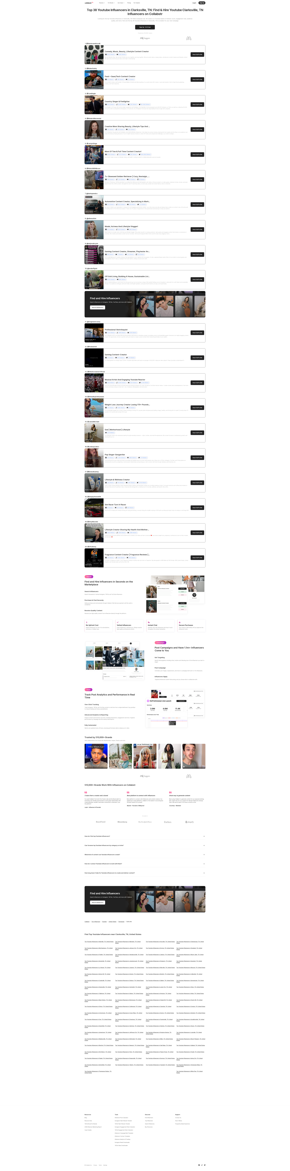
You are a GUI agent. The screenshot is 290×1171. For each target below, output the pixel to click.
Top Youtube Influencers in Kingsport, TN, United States (159, 961)
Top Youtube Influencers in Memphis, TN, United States (128, 942)
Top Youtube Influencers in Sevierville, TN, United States (97, 961)
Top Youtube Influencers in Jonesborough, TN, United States (129, 961)
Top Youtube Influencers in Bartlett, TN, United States (160, 974)
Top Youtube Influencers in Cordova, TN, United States (190, 1006)
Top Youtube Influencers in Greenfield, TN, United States (98, 1026)
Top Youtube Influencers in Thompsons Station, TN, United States (98, 1072)
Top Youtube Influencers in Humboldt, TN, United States (128, 987)
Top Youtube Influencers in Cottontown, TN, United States (98, 1013)
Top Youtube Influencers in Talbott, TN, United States (129, 1065)
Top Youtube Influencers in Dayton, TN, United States (160, 1013)
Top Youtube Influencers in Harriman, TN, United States (129, 1026)
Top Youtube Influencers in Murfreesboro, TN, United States (99, 948)
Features (101, 2)
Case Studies (88, 1130)
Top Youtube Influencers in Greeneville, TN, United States (98, 987)
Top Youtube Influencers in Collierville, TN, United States (189, 974)
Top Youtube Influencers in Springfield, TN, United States (98, 1065)
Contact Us (178, 1117)
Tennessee (121, 921)
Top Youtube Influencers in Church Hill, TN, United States (189, 1000)
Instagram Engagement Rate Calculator (125, 1127)
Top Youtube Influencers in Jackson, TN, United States (160, 954)
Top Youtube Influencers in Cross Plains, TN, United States (128, 1013)
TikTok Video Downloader (121, 1145)
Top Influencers (95, 921)
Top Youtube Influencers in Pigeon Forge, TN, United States (159, 1052)
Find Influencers (149, 1117)
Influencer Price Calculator (121, 1117)
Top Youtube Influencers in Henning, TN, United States (160, 1026)
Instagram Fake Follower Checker (123, 1120)
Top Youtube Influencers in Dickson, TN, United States (129, 980)
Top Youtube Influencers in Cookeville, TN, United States (98, 981)
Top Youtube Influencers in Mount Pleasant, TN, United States (190, 1039)
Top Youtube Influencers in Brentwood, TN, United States (128, 1000)
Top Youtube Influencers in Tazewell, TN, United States (160, 1065)
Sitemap (105, 1165)
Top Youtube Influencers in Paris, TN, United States (128, 1052)
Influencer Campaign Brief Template (124, 1133)
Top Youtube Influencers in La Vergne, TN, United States (97, 968)
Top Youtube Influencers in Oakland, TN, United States (190, 1045)
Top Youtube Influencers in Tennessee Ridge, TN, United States (189, 1065)
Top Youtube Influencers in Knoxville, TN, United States (160, 941)
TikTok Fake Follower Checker (122, 1123)
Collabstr (87, 921)
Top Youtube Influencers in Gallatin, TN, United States (160, 980)
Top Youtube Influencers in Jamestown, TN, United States (98, 1033)
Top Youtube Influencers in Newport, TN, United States (129, 1045)
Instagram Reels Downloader (122, 1142)
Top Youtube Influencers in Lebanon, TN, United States (129, 967)
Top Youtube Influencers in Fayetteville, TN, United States (159, 1020)
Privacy (95, 1165)
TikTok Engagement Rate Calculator (124, 1130)
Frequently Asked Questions (182, 1123)
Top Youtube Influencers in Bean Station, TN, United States (98, 1000)
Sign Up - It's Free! (145, 27)
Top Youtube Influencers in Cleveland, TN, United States (189, 948)
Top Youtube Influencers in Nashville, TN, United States (99, 941)
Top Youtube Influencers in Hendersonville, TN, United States (129, 955)
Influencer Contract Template (122, 1136)
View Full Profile (197, 54)
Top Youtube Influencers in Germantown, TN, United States (190, 981)
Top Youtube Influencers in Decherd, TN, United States (190, 1013)
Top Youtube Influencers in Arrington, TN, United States (158, 994)
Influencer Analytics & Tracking (122, 1139)
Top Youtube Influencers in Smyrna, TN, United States (160, 948)
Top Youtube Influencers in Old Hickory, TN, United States (98, 1052)
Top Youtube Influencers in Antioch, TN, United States (129, 974)
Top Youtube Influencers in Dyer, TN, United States (98, 1019)
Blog (86, 1117)
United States (112, 921)
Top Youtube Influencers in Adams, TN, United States (129, 993)
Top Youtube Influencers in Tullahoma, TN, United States (97, 994)
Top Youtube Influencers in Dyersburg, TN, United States (128, 1020)
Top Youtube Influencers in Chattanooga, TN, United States (190, 942)
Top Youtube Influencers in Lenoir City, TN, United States (159, 987)
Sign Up (202, 3)
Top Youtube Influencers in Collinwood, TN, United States (128, 1007)
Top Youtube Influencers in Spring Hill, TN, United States (97, 974)
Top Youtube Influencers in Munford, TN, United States (99, 1045)
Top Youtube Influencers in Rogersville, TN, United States (128, 1059)
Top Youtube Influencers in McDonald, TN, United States (128, 1039)
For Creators (137, 2)
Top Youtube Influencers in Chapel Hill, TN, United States (159, 1000)
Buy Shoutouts (149, 1127)
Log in (194, 3)
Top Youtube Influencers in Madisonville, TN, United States (98, 1039)
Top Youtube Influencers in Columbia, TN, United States (158, 1007)
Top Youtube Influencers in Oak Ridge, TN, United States (159, 1046)
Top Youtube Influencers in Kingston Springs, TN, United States (158, 1033)
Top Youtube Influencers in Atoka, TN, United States (190, 993)
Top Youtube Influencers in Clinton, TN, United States (99, 1006)
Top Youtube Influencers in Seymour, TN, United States (160, 1058)
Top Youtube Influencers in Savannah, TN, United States (189, 961)
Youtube (104, 921)
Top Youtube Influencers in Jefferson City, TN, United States (129, 1033)
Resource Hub (88, 1120)
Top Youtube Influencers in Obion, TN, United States (190, 987)
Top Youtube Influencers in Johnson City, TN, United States (128, 948)
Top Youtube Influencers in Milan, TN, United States (159, 1039)
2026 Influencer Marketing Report (93, 1127)
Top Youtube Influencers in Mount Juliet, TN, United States (189, 955)
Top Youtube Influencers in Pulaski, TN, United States (99, 1058)
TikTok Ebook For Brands (91, 1123)
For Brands (110, 2)
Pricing (129, 2)
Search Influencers (97, 307)
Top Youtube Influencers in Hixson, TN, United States (190, 1026)
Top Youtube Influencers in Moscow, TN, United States (190, 967)
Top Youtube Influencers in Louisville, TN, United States (189, 1033)
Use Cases (120, 2)
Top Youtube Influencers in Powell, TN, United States (190, 1052)
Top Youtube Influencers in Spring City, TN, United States (189, 1059)
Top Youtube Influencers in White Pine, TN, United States (189, 1072)
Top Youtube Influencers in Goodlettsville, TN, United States (190, 1020)
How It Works (178, 1120)
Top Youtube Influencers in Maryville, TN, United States (160, 967)
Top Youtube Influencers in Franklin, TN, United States (99, 954)
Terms (100, 1165)
